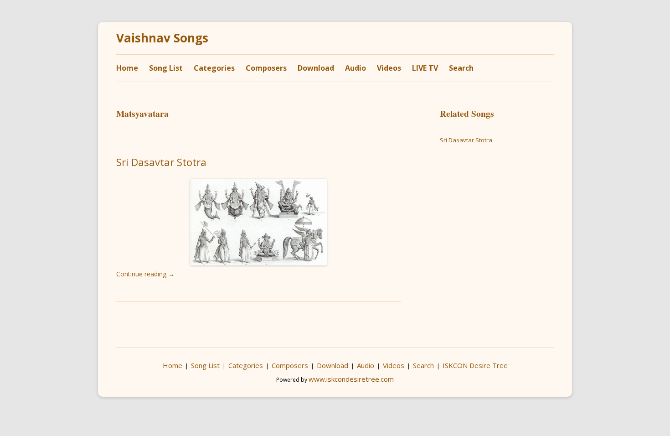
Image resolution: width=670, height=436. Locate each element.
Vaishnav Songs (162, 38)
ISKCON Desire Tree (475, 365)
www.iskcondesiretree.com (351, 379)
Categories (214, 68)
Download (316, 68)
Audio (355, 68)
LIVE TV (425, 68)
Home (127, 68)
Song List (166, 68)
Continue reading (145, 274)
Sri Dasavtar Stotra (161, 162)
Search (461, 68)
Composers (266, 68)
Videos (389, 68)
